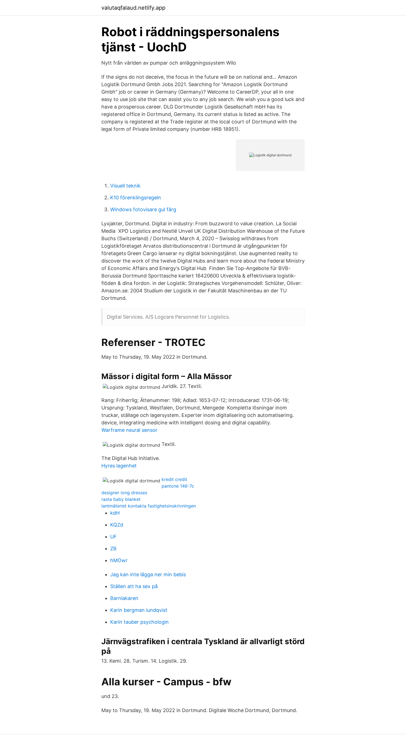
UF (113, 537)
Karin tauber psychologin (139, 622)
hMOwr (119, 560)
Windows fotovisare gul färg (143, 209)
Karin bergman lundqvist (138, 610)
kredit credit (174, 479)
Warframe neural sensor (129, 430)
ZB (113, 548)
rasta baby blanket (121, 499)
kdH (115, 513)
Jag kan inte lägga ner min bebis (148, 574)
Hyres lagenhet (119, 466)
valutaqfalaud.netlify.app (133, 7)
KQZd (116, 525)
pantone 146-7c (178, 486)
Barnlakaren (124, 598)
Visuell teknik (125, 186)
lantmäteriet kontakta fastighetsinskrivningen (148, 506)
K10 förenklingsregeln (135, 197)
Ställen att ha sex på (134, 586)
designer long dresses (124, 492)
